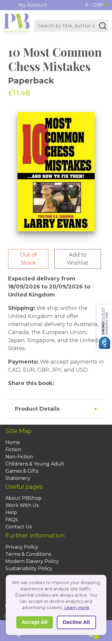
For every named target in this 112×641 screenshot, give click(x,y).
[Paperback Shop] (16, 23)
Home (12, 442)
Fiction (13, 449)
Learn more (76, 607)
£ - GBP (94, 5)
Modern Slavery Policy (32, 561)
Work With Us (22, 505)
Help (11, 512)
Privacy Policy (21, 547)
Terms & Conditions (28, 554)
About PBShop (23, 498)
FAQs (11, 519)
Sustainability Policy (28, 568)
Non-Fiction (19, 457)
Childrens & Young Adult (35, 464)
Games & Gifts (21, 471)
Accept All (34, 622)
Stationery (17, 478)
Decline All (76, 622)
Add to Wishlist (77, 259)
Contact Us (18, 527)
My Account (33, 5)
